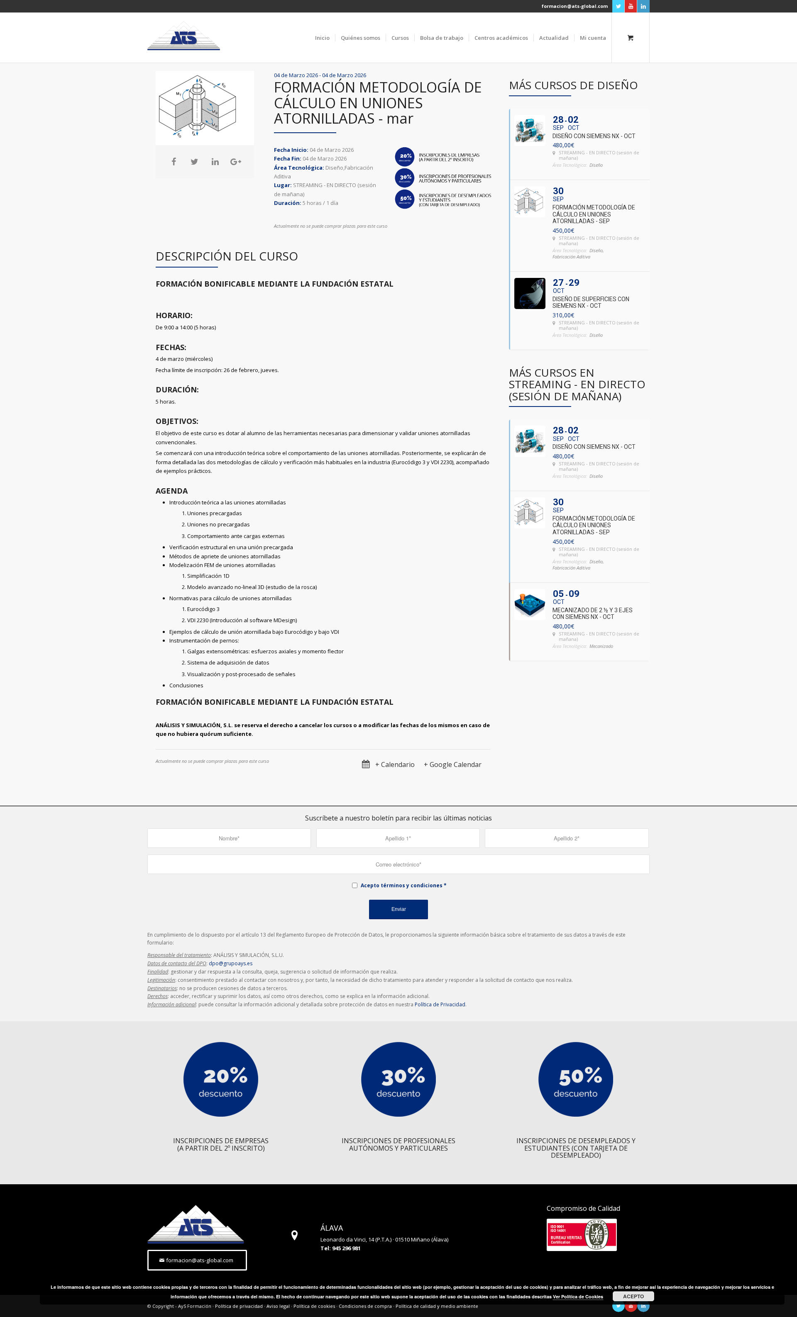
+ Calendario (395, 765)
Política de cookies (314, 1306)
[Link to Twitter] (618, 6)
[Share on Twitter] (194, 161)
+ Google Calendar (453, 765)
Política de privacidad (239, 1306)
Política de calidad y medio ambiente (437, 1306)
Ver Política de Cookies (578, 1296)
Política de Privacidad (440, 1004)
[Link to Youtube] (631, 6)
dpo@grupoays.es (230, 963)
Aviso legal (278, 1306)
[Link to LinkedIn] (643, 6)
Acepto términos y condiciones (402, 885)
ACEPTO (633, 1296)
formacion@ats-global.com (575, 6)
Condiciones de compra (365, 1306)
